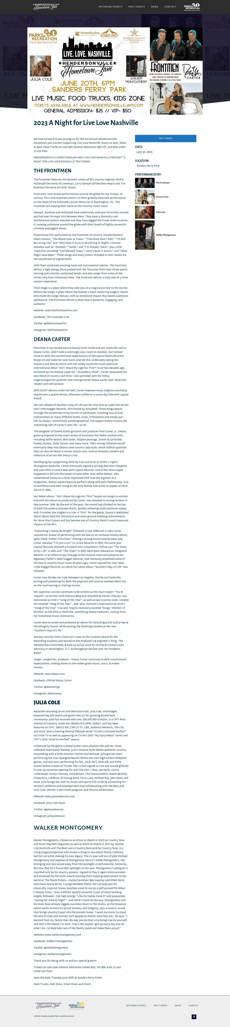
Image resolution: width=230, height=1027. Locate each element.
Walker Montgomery (166, 235)
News (154, 7)
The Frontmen (163, 183)
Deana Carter (162, 197)
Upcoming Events (110, 7)
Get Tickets (166, 138)
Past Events (136, 7)
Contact (170, 7)
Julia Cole (160, 212)
